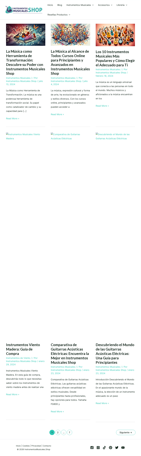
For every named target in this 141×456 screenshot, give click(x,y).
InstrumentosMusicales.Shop (37, 449)
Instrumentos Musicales (18, 78)
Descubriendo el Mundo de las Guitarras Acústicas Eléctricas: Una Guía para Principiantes (115, 354)
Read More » (12, 119)
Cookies (26, 446)
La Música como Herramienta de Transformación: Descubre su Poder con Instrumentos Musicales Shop (25, 62)
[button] (92, 5)
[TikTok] (104, 447)
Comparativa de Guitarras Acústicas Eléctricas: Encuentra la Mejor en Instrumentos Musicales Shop (70, 354)
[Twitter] (116, 447)
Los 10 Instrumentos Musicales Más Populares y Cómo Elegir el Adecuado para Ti (115, 58)
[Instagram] (98, 447)
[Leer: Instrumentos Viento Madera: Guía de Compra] (25, 235)
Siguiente (126, 432)
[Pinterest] (110, 447)
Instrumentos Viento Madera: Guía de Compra (23, 349)
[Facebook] (92, 447)
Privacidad (36, 446)
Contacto (47, 446)
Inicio (18, 446)
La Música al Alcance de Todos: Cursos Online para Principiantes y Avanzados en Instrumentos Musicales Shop (70, 62)
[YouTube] (123, 447)
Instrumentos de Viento (18, 358)
